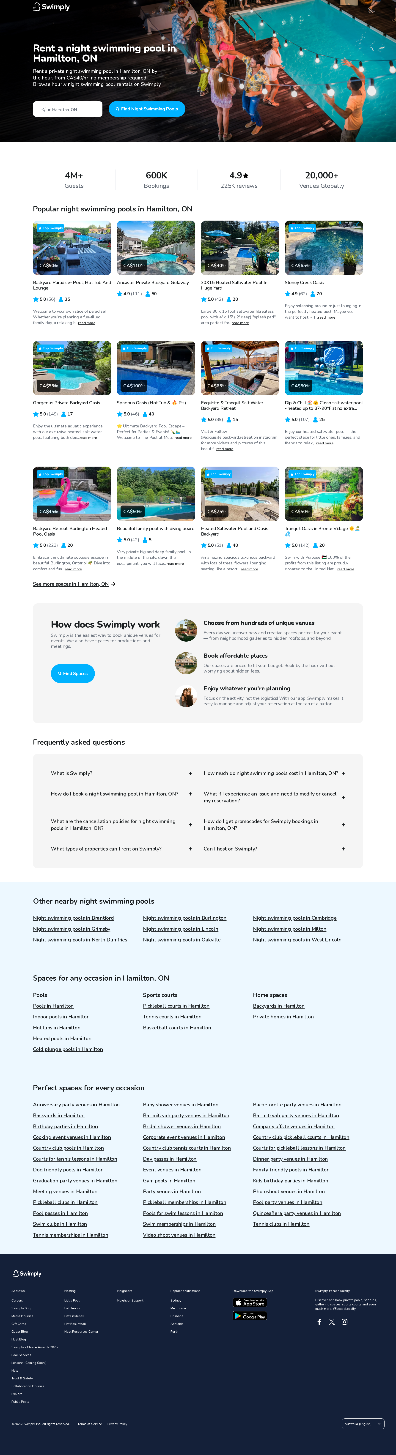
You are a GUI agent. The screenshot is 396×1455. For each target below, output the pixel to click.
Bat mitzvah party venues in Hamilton (296, 1115)
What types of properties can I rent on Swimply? (106, 848)
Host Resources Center (81, 1331)
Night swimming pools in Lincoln (180, 929)
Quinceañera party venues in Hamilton (297, 1213)
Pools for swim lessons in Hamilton (183, 1213)
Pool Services (21, 1355)
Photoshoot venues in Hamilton (289, 1191)
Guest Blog (19, 1331)
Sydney (175, 1300)
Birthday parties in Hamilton (65, 1126)
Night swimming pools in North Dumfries (80, 939)
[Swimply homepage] (198, 6)
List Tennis (72, 1308)
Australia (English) (358, 1424)
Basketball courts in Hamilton (177, 1027)
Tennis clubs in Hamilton (281, 1224)
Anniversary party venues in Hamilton (76, 1104)
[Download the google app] (250, 1315)
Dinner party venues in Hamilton (290, 1159)
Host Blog (18, 1339)
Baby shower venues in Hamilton (180, 1104)
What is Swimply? (71, 773)
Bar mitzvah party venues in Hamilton (186, 1115)
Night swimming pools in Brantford (73, 918)
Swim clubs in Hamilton (60, 1224)
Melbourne (178, 1308)
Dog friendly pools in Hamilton (68, 1169)
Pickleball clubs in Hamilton (65, 1202)
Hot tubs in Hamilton (57, 1027)
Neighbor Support (130, 1300)
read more (86, 322)
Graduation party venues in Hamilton (75, 1180)
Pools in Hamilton (53, 1006)
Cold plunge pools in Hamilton (68, 1049)
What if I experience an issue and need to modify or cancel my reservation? (270, 797)
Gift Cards (18, 1324)
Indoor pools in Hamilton (61, 1016)
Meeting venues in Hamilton (65, 1191)
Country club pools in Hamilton (68, 1148)
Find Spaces (75, 673)
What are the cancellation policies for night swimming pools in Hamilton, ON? (113, 825)
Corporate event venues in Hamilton (184, 1137)
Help (14, 1370)
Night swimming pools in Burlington (185, 918)
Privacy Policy (117, 1424)
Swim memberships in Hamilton (179, 1224)
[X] (332, 1322)
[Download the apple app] (250, 1302)
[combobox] (67, 109)
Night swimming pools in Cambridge (295, 918)
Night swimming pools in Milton (289, 929)
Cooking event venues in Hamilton (72, 1137)
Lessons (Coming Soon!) (28, 1363)
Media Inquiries (22, 1316)
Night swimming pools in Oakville (182, 939)
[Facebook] (319, 1322)
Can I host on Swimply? (230, 848)
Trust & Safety (22, 1378)
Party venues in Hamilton (172, 1191)
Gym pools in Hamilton (169, 1180)
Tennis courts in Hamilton (172, 1016)
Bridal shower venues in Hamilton (182, 1126)
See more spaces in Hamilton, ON (71, 584)
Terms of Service (89, 1424)
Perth (174, 1331)
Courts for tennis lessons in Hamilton (75, 1159)
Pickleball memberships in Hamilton (184, 1202)
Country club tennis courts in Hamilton (187, 1148)
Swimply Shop (21, 1308)
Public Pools (20, 1402)
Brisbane (176, 1316)
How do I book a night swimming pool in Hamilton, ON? (114, 793)
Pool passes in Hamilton (60, 1213)
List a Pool (72, 1300)
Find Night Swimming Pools (149, 109)
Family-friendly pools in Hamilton (291, 1169)
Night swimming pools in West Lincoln (297, 939)
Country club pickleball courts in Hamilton (301, 1137)
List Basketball (75, 1324)
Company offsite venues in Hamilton (294, 1126)
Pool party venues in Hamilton (287, 1202)
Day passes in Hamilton (170, 1159)
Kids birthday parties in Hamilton (290, 1180)
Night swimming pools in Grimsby (71, 929)
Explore (16, 1394)
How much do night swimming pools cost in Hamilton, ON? (271, 773)
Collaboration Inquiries (27, 1386)
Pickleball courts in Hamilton (176, 1006)
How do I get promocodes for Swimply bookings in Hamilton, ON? (261, 825)
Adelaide (177, 1324)
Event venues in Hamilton (172, 1169)
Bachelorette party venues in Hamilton (297, 1104)
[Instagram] (345, 1322)
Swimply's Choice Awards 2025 (34, 1347)
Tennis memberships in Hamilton (70, 1235)
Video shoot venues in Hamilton (179, 1235)
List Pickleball (74, 1316)
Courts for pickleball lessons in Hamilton (299, 1148)
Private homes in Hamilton (283, 1016)
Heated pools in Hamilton (62, 1038)
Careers (17, 1300)
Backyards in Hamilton (279, 1006)
